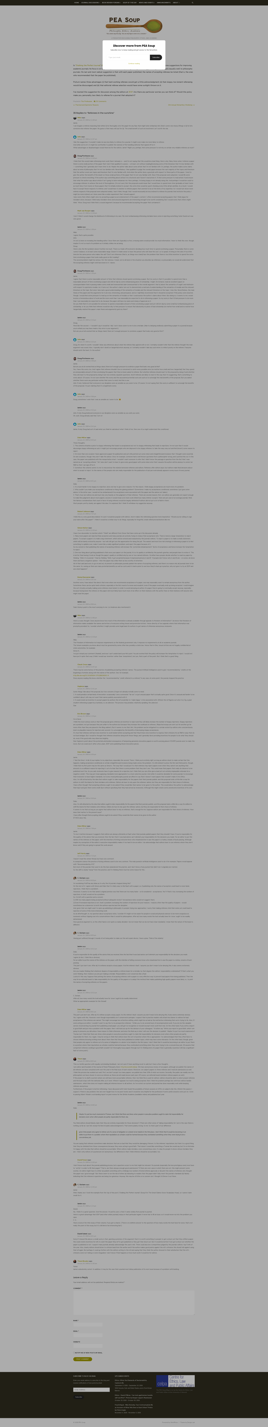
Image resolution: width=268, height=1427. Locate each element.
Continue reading (134, 64)
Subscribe (156, 57)
